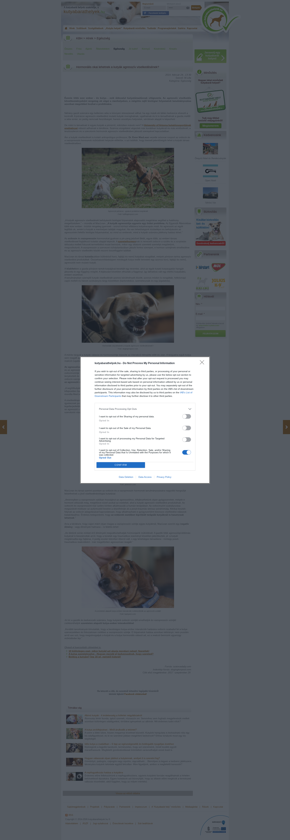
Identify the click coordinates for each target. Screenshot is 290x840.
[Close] (203, 363)
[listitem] (145, 409)
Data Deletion (126, 477)
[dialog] (145, 420)
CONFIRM (121, 465)
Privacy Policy (164, 477)
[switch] (186, 416)
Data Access (145, 477)
